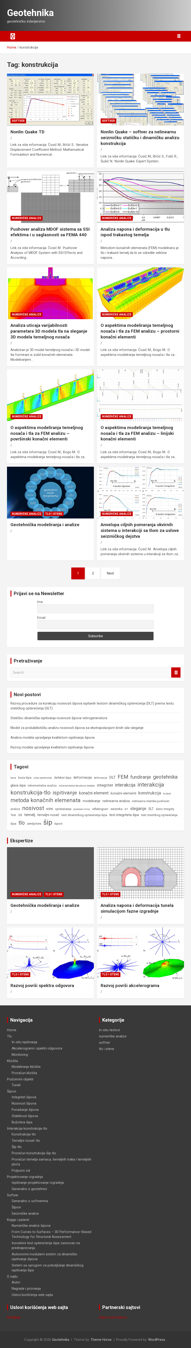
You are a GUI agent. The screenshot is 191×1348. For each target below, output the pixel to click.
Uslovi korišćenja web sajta (32, 1295)
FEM (123, 777)
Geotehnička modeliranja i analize (44, 524)
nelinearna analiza (116, 801)
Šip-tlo (17, 1147)
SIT (126, 809)
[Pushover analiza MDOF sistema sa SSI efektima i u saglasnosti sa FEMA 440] (50, 197)
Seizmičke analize (25, 1213)
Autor (16, 1282)
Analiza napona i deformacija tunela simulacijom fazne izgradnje (137, 908)
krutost (167, 793)
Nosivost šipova (24, 1103)
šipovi (58, 823)
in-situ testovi (109, 1030)
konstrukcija (149, 793)
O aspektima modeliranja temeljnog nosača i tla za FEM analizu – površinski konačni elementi (46, 433)
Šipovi (11, 1091)
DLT (112, 777)
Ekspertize (21, 840)
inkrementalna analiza (42, 785)
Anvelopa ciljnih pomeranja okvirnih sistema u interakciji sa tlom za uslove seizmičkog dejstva (140, 530)
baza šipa (24, 777)
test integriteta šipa (124, 815)
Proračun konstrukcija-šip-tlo (34, 1153)
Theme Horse (101, 1340)
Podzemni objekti (20, 1079)
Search (176, 672)
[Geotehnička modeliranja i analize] (50, 492)
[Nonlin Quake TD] (50, 100)
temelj (29, 814)
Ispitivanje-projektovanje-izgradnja (38, 1183)
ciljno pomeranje (43, 777)
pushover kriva (81, 809)
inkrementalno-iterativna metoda (77, 785)
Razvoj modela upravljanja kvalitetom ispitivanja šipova (52, 747)
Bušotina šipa (22, 1122)
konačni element (94, 793)
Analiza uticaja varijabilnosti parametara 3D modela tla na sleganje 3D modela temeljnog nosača (48, 331)
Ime (40, 602)
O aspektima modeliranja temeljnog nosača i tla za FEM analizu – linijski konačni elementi (137, 433)
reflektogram (100, 809)
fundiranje (140, 777)
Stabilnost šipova (25, 1116)
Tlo (9, 1036)
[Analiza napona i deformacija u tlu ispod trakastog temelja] (140, 197)
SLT (151, 809)
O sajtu (12, 1276)
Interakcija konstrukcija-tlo (27, 1128)
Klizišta (12, 1061)
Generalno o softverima (30, 1201)
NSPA (49, 809)
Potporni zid (21, 1170)
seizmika (116, 809)
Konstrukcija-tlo (24, 1134)
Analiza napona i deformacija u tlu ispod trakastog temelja (135, 232)
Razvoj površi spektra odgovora (42, 985)
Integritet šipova (24, 1097)
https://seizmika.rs (113, 1317)
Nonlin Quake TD (27, 131)
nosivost (33, 808)
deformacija (82, 777)
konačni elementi (123, 793)
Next (110, 573)
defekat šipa (62, 777)
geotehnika (165, 777)
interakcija (125, 785)
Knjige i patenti (18, 1220)
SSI (20, 815)
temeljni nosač (48, 815)
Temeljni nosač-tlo (26, 1140)
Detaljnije (13, 1317)
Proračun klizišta (24, 1073)
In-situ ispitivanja (24, 1042)
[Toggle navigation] (13, 36)
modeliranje (91, 801)
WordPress (156, 1340)
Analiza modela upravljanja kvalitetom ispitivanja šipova (52, 737)
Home (11, 1030)
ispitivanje (65, 793)
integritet (105, 785)
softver (18, 120)
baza (13, 777)
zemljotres (34, 823)
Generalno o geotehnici (29, 1189)
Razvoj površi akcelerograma (130, 985)
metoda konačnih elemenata (45, 800)
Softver (12, 1195)
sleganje (138, 808)
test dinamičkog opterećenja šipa (84, 815)
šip (47, 822)
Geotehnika (30, 12)
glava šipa (18, 785)
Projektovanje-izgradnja (25, 1177)
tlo (21, 823)
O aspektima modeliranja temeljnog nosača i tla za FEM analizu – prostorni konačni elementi (140, 331)
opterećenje (63, 809)
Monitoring (20, 1055)
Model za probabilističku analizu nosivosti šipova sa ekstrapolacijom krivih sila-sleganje (76, 728)
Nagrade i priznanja (26, 1288)
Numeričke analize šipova (31, 1225)
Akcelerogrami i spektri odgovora (37, 1048)
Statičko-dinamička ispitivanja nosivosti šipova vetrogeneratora (58, 718)
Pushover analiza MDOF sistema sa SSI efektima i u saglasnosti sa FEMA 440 (50, 232)
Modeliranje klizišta (26, 1067)
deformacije (100, 777)
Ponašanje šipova (25, 1110)
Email (41, 618)
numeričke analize (26, 218)
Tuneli (16, 1085)
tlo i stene (53, 513)
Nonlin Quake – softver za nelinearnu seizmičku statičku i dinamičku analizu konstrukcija (140, 137)
